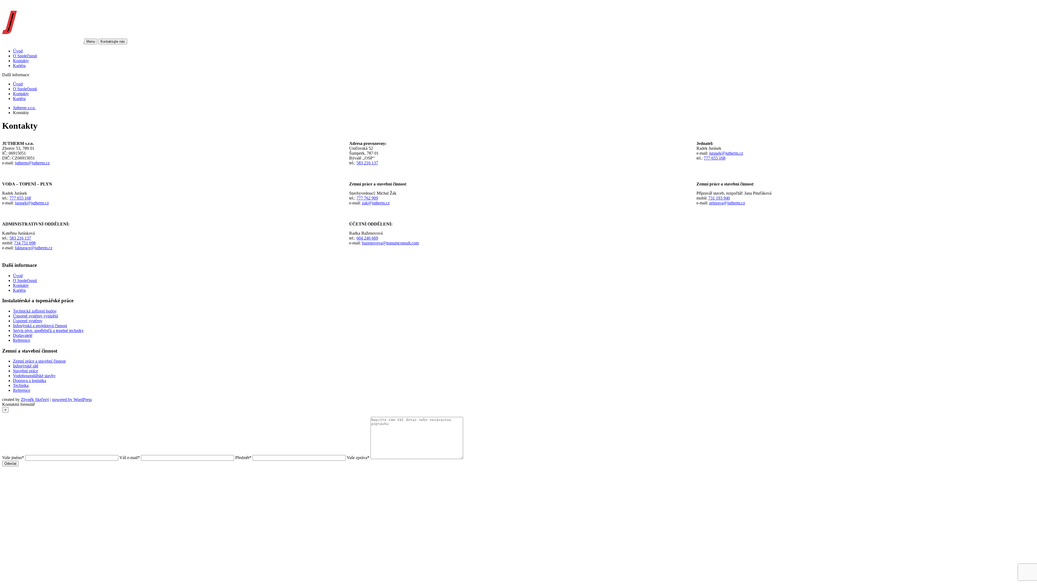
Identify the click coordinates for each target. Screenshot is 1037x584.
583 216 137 (367, 163)
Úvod (18, 51)
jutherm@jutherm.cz (32, 163)
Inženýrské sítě (25, 366)
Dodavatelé (22, 335)
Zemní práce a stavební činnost (39, 361)
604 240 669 (367, 238)
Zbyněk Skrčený (35, 399)
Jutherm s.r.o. (24, 107)
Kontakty (21, 60)
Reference (21, 340)
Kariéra (19, 65)
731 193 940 (719, 198)
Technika (21, 385)
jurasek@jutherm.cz (726, 153)
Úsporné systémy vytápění (35, 316)
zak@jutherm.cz (376, 203)
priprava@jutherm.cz (727, 203)
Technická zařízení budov (35, 311)
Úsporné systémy (27, 320)
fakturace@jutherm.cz (33, 247)
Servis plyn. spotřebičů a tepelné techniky (48, 330)
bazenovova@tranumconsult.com (390, 243)
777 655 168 (714, 158)
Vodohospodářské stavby (34, 375)
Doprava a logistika (29, 380)
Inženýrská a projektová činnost (40, 325)
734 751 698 (25, 243)
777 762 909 (367, 198)
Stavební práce (25, 371)
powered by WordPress (72, 399)
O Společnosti (25, 56)
